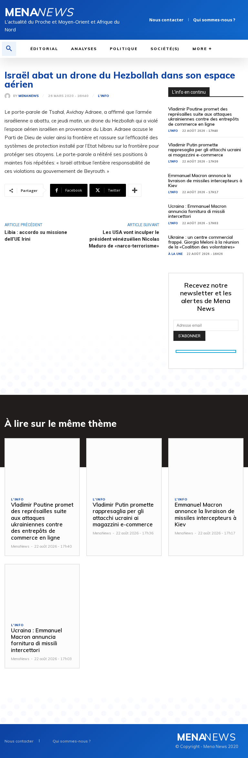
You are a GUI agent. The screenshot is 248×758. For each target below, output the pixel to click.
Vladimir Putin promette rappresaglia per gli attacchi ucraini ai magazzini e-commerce (204, 150)
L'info (103, 96)
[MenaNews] (9, 96)
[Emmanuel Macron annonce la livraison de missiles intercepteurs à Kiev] (206, 465)
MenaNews (28, 96)
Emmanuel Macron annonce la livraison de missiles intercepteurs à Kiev (205, 180)
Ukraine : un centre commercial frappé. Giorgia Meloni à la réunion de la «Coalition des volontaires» (203, 242)
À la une (175, 254)
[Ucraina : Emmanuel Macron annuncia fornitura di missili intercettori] (42, 590)
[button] (9, 49)
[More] (134, 190)
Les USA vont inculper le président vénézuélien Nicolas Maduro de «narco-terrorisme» (124, 239)
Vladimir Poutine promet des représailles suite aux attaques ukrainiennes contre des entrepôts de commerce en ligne (203, 116)
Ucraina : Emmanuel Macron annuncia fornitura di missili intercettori (197, 211)
